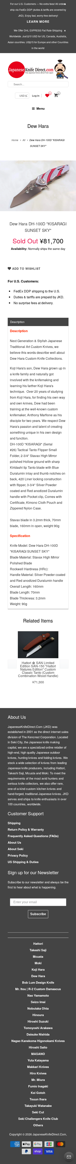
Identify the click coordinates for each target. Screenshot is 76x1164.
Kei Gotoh (38, 1092)
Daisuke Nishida (38, 1034)
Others (38, 1125)
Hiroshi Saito (38, 1047)
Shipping (14, 823)
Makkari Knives (38, 1067)
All (23, 140)
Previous (7, 188)
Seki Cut (38, 1112)
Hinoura (38, 1015)
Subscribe (38, 914)
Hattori (38, 943)
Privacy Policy (18, 855)
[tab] (38, 322)
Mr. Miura (38, 1079)
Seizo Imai (38, 1002)
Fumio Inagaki (38, 1086)
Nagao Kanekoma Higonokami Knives (38, 1041)
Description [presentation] (17, 322)
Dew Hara (38, 125)
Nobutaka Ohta (38, 1008)
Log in (35, 95)
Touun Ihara (38, 1099)
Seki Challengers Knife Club (38, 1118)
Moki (38, 963)
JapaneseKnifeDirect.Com (49, 1134)
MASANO (38, 1054)
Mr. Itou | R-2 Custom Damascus (38, 989)
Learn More (38, 21)
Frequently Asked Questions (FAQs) (33, 836)
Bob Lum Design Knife (38, 982)
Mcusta (38, 956)
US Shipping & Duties (23, 862)
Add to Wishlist (26, 268)
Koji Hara (38, 969)
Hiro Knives (38, 1073)
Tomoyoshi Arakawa (38, 1028)
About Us (14, 842)
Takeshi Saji (38, 950)
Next (68, 188)
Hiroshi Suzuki (38, 1021)
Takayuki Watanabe (38, 1105)
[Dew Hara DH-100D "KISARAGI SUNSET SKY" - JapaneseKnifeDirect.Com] (38, 185)
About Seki (15, 849)
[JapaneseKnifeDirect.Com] (38, 69)
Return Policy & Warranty (26, 829)
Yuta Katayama (38, 1060)
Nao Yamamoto (38, 995)
